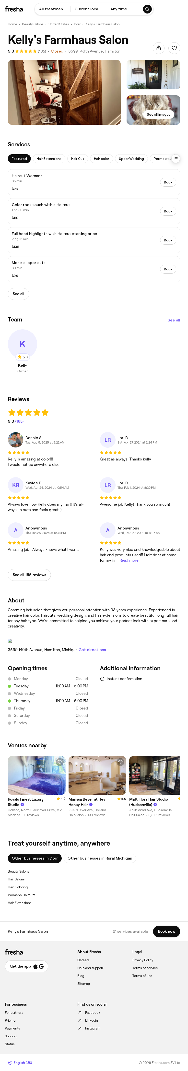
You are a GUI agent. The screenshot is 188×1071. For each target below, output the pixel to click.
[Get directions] (94, 641)
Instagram (92, 1028)
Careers (83, 960)
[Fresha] (14, 9)
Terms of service (145, 968)
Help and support (90, 968)
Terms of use (142, 976)
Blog (80, 976)
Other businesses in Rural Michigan (100, 858)
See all (174, 320)
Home (12, 24)
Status (10, 1044)
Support (11, 1036)
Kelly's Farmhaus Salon (102, 24)
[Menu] (179, 9)
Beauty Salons (33, 24)
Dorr (77, 24)
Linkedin (91, 1020)
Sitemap (83, 984)
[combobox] (52, 9)
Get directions (92, 650)
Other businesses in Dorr (35, 858)
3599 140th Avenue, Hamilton (94, 51)
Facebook (92, 1013)
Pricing (10, 1020)
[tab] (19, 158)
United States (58, 24)
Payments (12, 1028)
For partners (14, 1013)
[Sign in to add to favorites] (174, 48)
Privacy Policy (142, 960)
